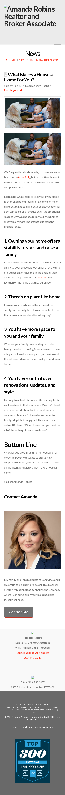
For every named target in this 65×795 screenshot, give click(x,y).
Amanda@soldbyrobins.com (32, 652)
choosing (42, 277)
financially (24, 177)
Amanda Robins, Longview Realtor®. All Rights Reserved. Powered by (36, 722)
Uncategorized (13, 90)
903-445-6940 (32, 657)
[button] (57, 41)
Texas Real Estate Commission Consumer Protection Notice (32, 707)
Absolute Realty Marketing (39, 727)
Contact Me (18, 611)
